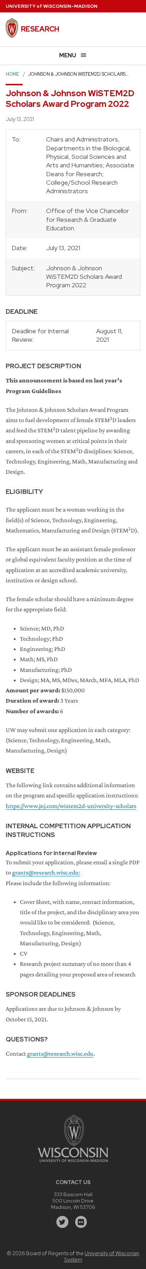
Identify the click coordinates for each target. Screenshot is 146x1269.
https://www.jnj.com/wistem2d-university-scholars (71, 805)
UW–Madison (51, 6)
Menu (67, 55)
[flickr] (81, 1222)
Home (12, 74)
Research (40, 29)
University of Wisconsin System (102, 1256)
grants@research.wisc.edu (45, 872)
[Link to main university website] (73, 1163)
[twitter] (62, 1222)
